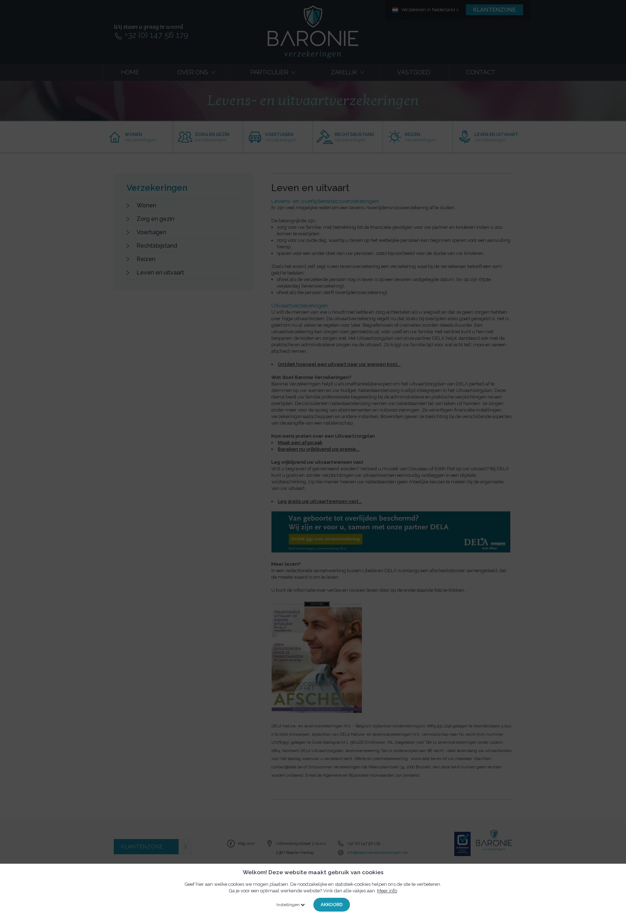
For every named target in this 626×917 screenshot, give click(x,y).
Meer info (387, 890)
